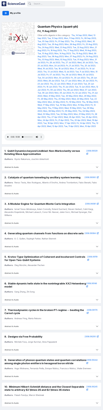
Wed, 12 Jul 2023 (66, 71)
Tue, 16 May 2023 (64, 105)
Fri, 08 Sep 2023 (88, 38)
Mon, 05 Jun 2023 (62, 93)
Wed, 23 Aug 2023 (63, 47)
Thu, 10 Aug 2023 (79, 53)
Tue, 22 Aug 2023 (81, 47)
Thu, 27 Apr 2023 (55, 117)
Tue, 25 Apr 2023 (89, 117)
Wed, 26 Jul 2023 (85, 62)
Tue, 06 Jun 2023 (45, 93)
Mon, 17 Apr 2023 (68, 123)
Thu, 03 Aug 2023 (46, 59)
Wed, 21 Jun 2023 (74, 83)
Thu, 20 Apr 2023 (78, 120)
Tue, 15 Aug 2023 (45, 53)
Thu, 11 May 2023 (55, 108)
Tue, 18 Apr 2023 (50, 123)
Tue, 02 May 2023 (64, 114)
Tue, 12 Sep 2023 (55, 38)
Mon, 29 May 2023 (87, 96)
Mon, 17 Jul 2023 (77, 68)
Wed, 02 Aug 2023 (63, 59)
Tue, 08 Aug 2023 (55, 56)
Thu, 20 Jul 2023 (87, 65)
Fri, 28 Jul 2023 (53, 62)
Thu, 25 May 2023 (62, 99)
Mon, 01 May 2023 (82, 114)
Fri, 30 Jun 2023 (78, 77)
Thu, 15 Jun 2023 (66, 86)
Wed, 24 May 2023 (80, 99)
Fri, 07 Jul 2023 (53, 74)
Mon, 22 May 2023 (56, 102)
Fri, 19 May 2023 (73, 102)
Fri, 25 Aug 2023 (89, 44)
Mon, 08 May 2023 (51, 111)
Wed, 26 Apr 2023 (72, 117)
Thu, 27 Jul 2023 (68, 62)
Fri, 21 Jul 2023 (72, 65)
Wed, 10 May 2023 (72, 108)
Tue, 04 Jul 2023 (45, 77)
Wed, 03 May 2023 (46, 114)
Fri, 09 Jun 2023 (54, 90)
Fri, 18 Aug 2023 (54, 50)
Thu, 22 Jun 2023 (57, 83)
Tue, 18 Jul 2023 (61, 68)
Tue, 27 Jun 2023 (68, 80)
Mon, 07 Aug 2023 (73, 56)
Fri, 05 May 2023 (69, 111)
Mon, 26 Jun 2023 (86, 80)
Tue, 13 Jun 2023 (82, 86)
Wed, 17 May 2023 (46, 105)
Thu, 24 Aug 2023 (46, 47)
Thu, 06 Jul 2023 (68, 74)
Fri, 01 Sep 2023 (62, 41)
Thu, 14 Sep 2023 (79, 35)
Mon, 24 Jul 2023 (57, 65)
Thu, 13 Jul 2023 (50, 71)
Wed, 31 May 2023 (51, 96)
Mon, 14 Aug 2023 (62, 53)
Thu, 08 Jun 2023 (70, 90)
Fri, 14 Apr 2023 (84, 123)
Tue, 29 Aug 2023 (55, 44)
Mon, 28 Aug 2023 (73, 44)
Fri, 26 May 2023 (45, 99)
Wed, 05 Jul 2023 (85, 74)
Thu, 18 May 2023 (90, 102)
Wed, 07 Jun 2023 (88, 90)
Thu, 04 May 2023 (86, 111)
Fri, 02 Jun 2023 (79, 93)
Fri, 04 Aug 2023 (90, 56)
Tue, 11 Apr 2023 (71, 126)
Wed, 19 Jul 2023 (45, 68)
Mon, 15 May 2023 (81, 105)
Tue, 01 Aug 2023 (81, 59)
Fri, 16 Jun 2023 (50, 86)
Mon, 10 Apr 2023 (88, 126)
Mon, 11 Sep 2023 (72, 38)
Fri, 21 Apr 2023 (62, 120)
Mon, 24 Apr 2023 (46, 120)
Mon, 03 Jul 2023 (62, 77)
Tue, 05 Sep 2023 (46, 41)
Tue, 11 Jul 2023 (82, 71)
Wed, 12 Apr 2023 (55, 126)
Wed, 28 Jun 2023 (51, 80)
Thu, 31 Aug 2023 (78, 41)
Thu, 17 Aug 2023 (71, 50)
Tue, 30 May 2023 (69, 96)
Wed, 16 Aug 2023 (88, 50)
